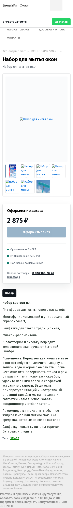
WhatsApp (61, 21)
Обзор (9, 292)
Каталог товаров (18, 29)
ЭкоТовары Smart (14, 51)
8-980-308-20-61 (14, 22)
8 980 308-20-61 (43, 273)
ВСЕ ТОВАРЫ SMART (44, 51)
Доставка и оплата (52, 29)
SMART (14, 438)
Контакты (13, 37)
